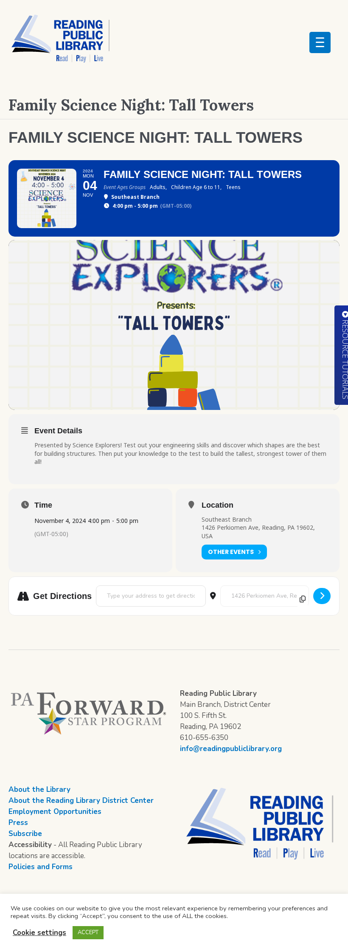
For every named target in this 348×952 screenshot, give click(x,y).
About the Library (39, 789)
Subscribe (25, 834)
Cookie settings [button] (39, 933)
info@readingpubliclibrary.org (231, 749)
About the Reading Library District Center (81, 800)
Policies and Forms (40, 867)
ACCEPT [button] (88, 932)
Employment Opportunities (54, 811)
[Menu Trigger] (320, 42)
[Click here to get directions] (322, 596)
